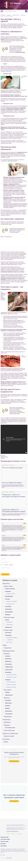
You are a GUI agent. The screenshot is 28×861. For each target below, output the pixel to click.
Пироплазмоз (8, 711)
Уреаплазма (8, 672)
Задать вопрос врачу (14, 761)
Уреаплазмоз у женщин (11, 674)
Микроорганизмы (9, 651)
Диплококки (8, 658)
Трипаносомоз (9, 695)
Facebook (3, 855)
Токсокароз (8, 606)
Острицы (7, 599)
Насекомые (6, 720)
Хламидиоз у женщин (11, 684)
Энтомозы (6, 739)
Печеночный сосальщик (11, 637)
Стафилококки (9, 667)
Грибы (5, 645)
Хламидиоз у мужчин (11, 687)
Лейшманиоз (8, 703)
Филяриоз (7, 614)
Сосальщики (8, 635)
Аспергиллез (7, 648)
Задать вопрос (19, 833)
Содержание (13, 833)
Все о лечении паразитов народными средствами (14, 796)
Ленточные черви (9, 617)
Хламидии (7, 679)
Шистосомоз (9, 642)
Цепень (7, 620)
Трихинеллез (8, 609)
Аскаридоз (8, 591)
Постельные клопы (10, 727)
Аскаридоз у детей (10, 593)
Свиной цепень (9, 624)
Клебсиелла (8, 661)
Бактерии (6, 653)
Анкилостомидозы (10, 588)
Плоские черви (5, 465)
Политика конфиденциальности (12, 831)
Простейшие (7, 690)
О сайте (8, 833)
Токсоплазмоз (8, 713)
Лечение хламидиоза (11, 682)
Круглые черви (8, 586)
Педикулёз (7, 725)
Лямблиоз (7, 705)
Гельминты (6, 583)
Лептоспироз (8, 664)
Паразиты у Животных (10, 733)
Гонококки (7, 656)
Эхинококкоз (8, 627)
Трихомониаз (8, 716)
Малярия (7, 708)
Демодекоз (7, 722)
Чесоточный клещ (9, 730)
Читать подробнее (14, 801)
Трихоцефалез (9, 612)
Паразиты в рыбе (9, 736)
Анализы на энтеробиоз (11, 601)
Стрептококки (8, 669)
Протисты (7, 698)
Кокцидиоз (8, 700)
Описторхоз (11, 465)
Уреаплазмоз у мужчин (11, 677)
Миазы (6, 742)
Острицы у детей (10, 603)
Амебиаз (7, 692)
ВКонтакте (1, 855)
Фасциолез (10, 639)
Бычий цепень (9, 622)
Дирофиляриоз (9, 596)
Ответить (25, 523)
